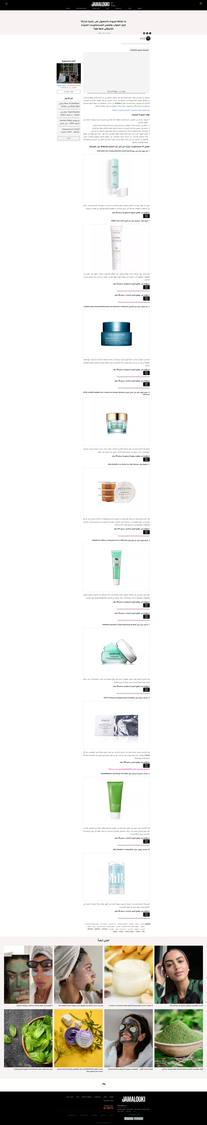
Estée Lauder (129, 931)
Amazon (104, 929)
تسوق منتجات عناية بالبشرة (130, 926)
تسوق (143, 926)
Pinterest (129, 1109)
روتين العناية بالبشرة (91, 924)
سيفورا (136, 929)
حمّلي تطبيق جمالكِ (134, 1115)
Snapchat (146, 1109)
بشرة (100, 33)
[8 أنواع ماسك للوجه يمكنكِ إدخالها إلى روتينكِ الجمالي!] (28, 975)
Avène (121, 931)
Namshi (90, 929)
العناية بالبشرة (122, 924)
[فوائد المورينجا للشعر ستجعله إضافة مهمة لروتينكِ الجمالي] (178, 1038)
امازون (89, 926)
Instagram (121, 1109)
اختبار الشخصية (81, 8)
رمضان (68, 8)
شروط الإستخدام (84, 1115)
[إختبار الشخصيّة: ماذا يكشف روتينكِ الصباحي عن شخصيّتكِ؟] (69, 73)
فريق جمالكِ (94, 1115)
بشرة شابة (103, 924)
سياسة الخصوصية (72, 1115)
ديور (94, 926)
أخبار (107, 8)
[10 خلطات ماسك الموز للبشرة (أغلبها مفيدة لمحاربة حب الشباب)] (128, 975)
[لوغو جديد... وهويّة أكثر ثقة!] (116, 71)
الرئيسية (108, 33)
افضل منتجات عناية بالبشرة (105, 926)
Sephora (97, 929)
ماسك (142, 924)
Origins (115, 931)
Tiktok (128, 1111)
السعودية (118, 8)
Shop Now (146, 215)
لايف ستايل (96, 8)
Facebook (138, 1109)
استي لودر (123, 929)
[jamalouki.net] (103, 4)
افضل (118, 926)
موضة (139, 8)
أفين (116, 929)
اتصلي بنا (111, 1115)
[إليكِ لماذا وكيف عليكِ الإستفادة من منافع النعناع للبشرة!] (28, 1038)
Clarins (137, 931)
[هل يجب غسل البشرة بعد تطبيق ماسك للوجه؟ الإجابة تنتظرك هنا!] (78, 975)
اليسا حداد (142, 37)
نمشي (143, 929)
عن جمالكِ (103, 1115)
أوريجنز (111, 929)
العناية (131, 924)
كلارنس (130, 929)
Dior (143, 931)
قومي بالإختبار (68, 92)
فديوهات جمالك (87, 1097)
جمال (129, 8)
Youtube (120, 1111)
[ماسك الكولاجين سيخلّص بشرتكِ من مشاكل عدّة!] (178, 975)
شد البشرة (112, 924)
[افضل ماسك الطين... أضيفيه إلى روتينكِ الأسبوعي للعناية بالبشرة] (128, 1038)
